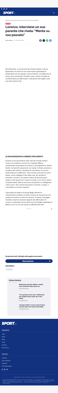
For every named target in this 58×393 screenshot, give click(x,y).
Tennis (3, 342)
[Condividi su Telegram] (50, 40)
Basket (3, 336)
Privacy (23, 377)
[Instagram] (4, 9)
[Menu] (53, 12)
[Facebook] (2, 9)
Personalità (9, 269)
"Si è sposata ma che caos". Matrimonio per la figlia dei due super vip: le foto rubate (31, 296)
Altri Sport (4, 345)
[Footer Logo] (29, 323)
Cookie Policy (29, 377)
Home (6, 20)
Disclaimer (4, 363)
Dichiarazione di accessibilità (38, 377)
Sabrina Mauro (9, 40)
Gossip (8, 23)
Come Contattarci (6, 360)
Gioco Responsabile (6, 366)
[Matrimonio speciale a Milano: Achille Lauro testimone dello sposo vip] (13, 288)
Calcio (3, 334)
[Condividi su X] (44, 40)
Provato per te (5, 347)
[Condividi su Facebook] (40, 40)
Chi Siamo (4, 358)
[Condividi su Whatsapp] (47, 40)
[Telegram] (7, 9)
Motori (3, 339)
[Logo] (9, 13)
